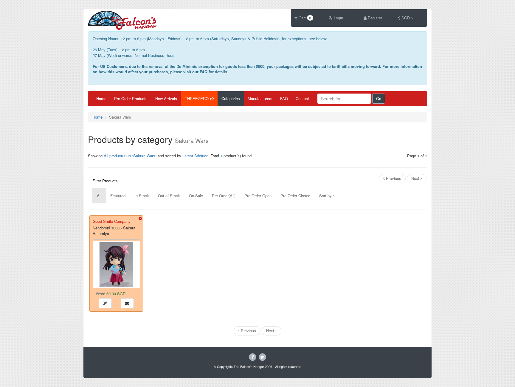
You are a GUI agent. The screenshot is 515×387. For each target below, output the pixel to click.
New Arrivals (166, 98)
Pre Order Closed (295, 195)
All (99, 195)
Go (378, 98)
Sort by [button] (326, 195)
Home (101, 98)
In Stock (141, 195)
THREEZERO (197, 98)
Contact (302, 98)
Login (338, 18)
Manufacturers (260, 98)
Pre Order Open (258, 195)
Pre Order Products (131, 98)
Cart (304, 18)
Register (374, 18)
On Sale (196, 195)
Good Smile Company (112, 221)
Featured (117, 195)
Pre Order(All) (223, 195)
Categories (230, 98)
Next (416, 178)
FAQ (284, 98)
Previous (393, 178)
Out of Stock (169, 195)
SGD (405, 18)
